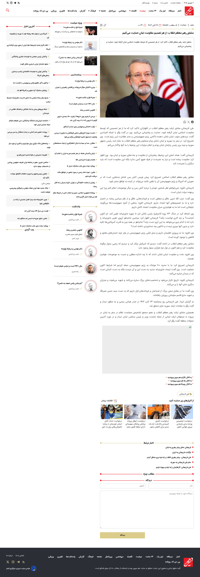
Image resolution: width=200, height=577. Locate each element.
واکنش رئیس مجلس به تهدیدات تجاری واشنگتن (29, 56)
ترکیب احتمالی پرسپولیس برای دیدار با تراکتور (79, 126)
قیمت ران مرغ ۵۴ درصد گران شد (36, 211)
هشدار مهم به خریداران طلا (85, 159)
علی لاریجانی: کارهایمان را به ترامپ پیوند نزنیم (173, 467)
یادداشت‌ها (72, 11)
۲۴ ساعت (153, 11)
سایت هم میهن (139, 568)
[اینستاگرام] (11, 3)
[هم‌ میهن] (188, 562)
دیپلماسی (123, 11)
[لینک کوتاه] (105, 25)
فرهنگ (93, 11)
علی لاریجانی (184, 394)
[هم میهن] (189, 10)
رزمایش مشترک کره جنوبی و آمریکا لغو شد (32, 90)
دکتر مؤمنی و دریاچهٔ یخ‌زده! (72, 42)
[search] (7, 10)
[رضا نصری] (91, 269)
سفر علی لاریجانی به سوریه (181, 462)
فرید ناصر (75, 238)
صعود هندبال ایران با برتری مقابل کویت (34, 64)
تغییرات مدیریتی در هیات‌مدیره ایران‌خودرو (32, 155)
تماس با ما (164, 2)
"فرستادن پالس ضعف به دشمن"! (70, 57)
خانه (192, 25)
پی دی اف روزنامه (41, 11)
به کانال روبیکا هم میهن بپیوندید (180, 384)
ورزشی (54, 11)
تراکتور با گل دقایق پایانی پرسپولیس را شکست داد (30, 83)
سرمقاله (172, 11)
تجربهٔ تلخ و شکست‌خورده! (72, 27)
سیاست (143, 11)
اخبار (180, 11)
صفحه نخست (176, 2)
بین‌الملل (112, 11)
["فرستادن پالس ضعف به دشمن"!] (90, 61)
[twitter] (188, 122)
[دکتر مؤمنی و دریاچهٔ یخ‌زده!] (90, 45)
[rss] (18, 3)
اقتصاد (134, 11)
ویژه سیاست (76, 23)
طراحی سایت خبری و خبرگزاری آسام (18, 568)
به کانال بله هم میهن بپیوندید (181, 381)
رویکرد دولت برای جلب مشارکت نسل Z (81, 166)
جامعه (103, 11)
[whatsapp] (184, 122)
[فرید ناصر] (91, 234)
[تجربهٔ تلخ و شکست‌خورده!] (90, 30)
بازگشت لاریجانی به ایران (181, 452)
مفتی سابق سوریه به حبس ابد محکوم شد (32, 218)
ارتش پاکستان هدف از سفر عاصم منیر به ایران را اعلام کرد (74, 153)
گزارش (83, 11)
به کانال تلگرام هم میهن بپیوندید (180, 377)
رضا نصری (75, 271)
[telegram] (192, 122)
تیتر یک (162, 11)
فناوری (62, 11)
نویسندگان (146, 2)
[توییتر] (7, 3)
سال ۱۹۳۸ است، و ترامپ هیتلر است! (82, 103)
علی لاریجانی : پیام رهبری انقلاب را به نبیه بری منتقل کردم (169, 457)
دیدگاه (122, 535)
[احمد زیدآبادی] (91, 217)
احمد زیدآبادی (74, 219)
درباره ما (155, 2)
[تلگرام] (15, 3)
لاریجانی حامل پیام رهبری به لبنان (178, 447)
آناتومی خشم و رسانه (87, 110)
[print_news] (101, 25)
